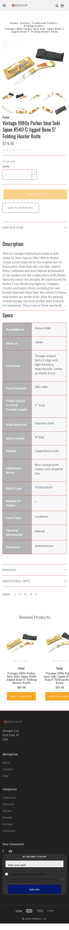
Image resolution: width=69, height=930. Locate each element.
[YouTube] (10, 851)
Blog (5, 776)
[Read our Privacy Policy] (62, 879)
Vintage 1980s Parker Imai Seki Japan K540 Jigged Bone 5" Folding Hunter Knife (21, 677)
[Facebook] (3, 851)
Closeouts (9, 830)
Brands (7, 817)
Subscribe (34, 889)
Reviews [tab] (10, 570)
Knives (7, 810)
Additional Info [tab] (16, 581)
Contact (8, 769)
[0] (62, 5)
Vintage (8, 824)
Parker (6, 117)
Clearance (9, 797)
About (6, 762)
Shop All (8, 804)
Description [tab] (13, 227)
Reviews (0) (25, 149)
